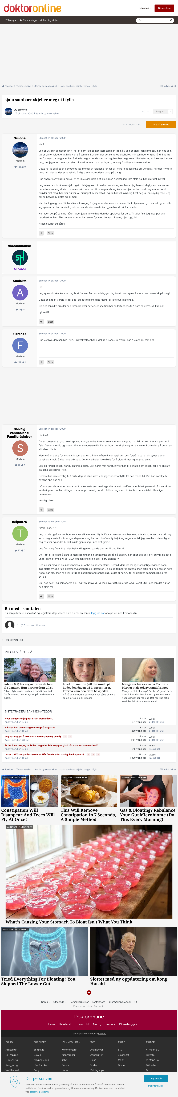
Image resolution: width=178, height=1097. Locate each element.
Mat (92, 1042)
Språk (45, 1001)
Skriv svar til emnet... (35, 625)
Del (146, 111)
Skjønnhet (123, 1054)
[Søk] (171, 20)
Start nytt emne (132, 124)
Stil (120, 1049)
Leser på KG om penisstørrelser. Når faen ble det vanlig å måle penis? (45, 754)
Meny (11, 20)
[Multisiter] (41, 233)
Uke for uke (40, 1065)
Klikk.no (102, 1033)
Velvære (110, 1024)
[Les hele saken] (30, 670)
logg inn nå (97, 613)
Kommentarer (69, 1049)
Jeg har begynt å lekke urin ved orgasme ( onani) (33, 736)
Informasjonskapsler (119, 1001)
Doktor (89, 1017)
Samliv (65, 1065)
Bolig (9, 1042)
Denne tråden (158, 20)
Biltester (150, 1054)
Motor (150, 1042)
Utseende (59, 1001)
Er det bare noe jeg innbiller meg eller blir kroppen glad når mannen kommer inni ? (52, 745)
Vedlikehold (12, 1070)
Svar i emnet (161, 124)
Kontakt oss (98, 1001)
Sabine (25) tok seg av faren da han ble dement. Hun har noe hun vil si (28, 686)
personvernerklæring (40, 1092)
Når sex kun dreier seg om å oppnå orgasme (30, 727)
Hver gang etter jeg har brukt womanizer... (29, 718)
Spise (93, 1060)
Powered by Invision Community (89, 1006)
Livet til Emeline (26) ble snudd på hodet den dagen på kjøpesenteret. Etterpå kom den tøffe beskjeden (87, 688)
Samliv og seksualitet (47, 113)
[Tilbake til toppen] (89, 993)
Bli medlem (164, 8)
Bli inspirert (12, 1054)
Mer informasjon (156, 1086)
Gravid (37, 1054)
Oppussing (12, 1060)
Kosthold (84, 1024)
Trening (97, 1024)
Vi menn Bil (152, 1049)
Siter (50, 233)
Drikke (93, 1065)
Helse (51, 1024)
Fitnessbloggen (128, 1024)
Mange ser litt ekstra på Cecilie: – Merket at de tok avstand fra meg (145, 686)
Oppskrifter (96, 1054)
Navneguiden (41, 1060)
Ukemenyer (96, 1049)
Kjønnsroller (68, 1054)
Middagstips (97, 1070)
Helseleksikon (66, 1024)
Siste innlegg (29, 20)
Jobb (64, 1060)
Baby (37, 1070)
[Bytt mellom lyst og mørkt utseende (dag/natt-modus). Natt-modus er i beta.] (136, 1001)
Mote (121, 1042)
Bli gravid (39, 1049)
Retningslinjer (50, 20)
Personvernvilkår (79, 1001)
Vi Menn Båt (153, 1060)
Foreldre (40, 1042)
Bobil (149, 1070)
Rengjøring (12, 1065)
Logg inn (145, 8)
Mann (121, 1060)
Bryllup (122, 1065)
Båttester (151, 1065)
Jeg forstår (156, 1078)
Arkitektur (11, 1049)
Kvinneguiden (71, 1042)
